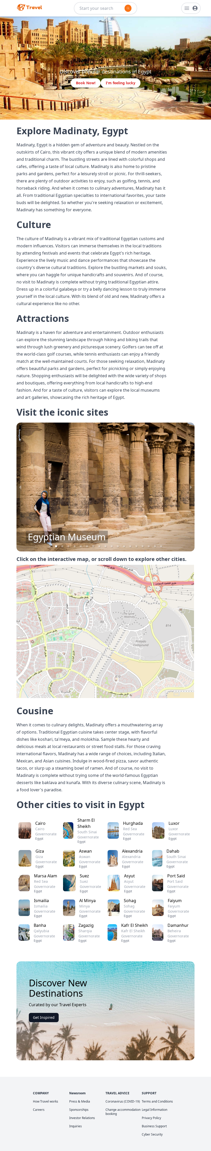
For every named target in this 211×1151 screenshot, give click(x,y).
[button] (50, 546)
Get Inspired (44, 1017)
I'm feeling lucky (120, 82)
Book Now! (85, 82)
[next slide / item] (191, 487)
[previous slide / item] (20, 487)
